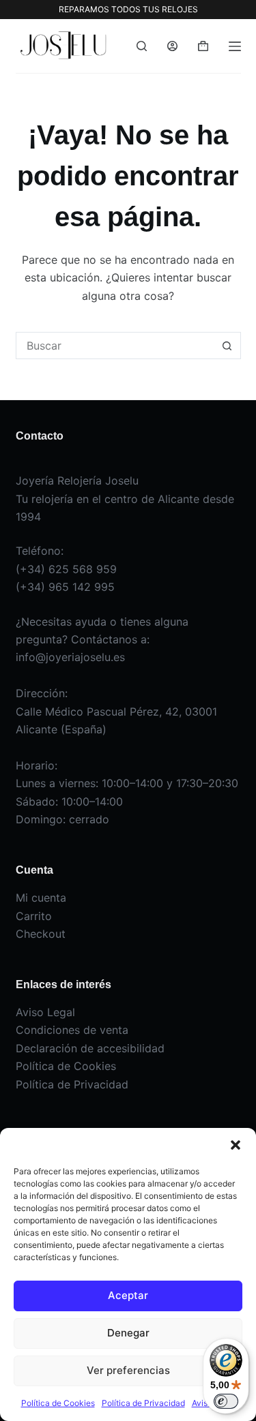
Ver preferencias (128, 1370)
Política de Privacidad (143, 1403)
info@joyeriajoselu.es (70, 657)
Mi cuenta (41, 897)
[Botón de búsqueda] (227, 345)
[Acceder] (172, 46)
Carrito (34, 916)
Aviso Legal (45, 1012)
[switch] (226, 1401)
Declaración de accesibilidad (90, 1048)
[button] (235, 1145)
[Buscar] (142, 46)
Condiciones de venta (72, 1030)
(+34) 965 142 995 (65, 587)
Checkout (41, 934)
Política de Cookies (58, 1403)
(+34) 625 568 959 (66, 569)
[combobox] (115, 345)
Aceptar (128, 1295)
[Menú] (235, 46)
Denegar (128, 1332)
